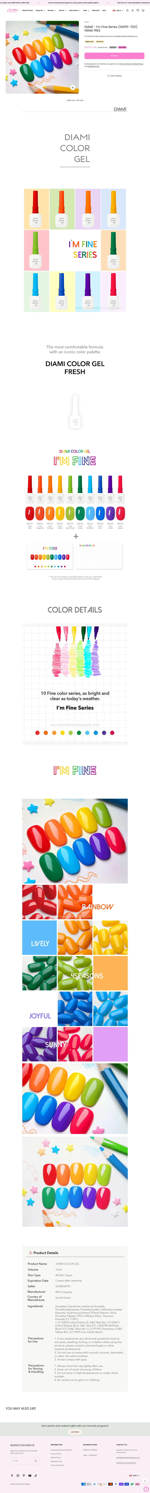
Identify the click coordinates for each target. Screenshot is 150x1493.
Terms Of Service (57, 1465)
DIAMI (86, 22)
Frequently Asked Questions (61, 1450)
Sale (85, 10)
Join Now (75, 1432)
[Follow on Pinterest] (23, 1475)
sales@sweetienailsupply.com (128, 1457)
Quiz (104, 10)
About (61, 10)
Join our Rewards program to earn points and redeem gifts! (46, 3)
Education (73, 10)
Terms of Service (125, 64)
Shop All (39, 10)
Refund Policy (138, 64)
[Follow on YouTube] (29, 1475)
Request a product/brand (126, 1463)
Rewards (95, 10)
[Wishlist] (138, 10)
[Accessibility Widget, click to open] (146, 1489)
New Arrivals (27, 10)
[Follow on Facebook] (11, 1475)
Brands (51, 10)
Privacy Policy (56, 1454)
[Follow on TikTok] (35, 1475)
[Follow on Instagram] (17, 1475)
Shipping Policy (93, 66)
